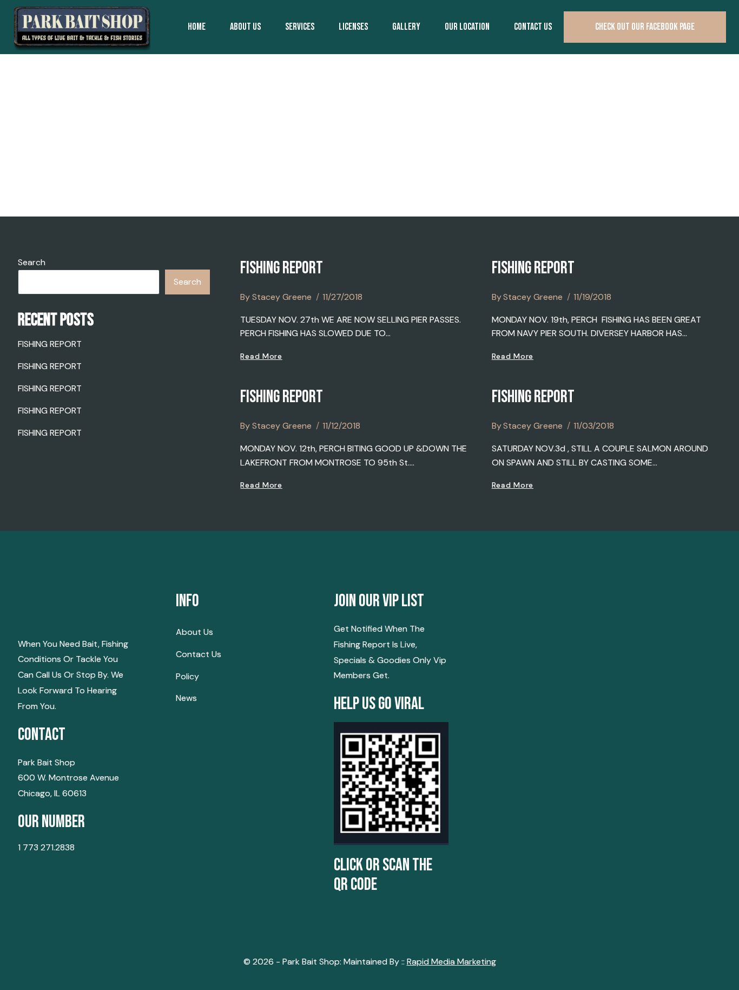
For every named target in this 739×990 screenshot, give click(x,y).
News (186, 698)
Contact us (533, 26)
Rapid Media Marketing (451, 961)
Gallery (406, 26)
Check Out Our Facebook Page (645, 26)
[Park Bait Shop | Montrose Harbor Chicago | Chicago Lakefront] (81, 27)
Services (299, 26)
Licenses (353, 26)
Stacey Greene (282, 297)
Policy (187, 676)
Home (197, 26)
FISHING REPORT (281, 268)
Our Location (467, 26)
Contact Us (198, 654)
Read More (261, 356)
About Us (245, 26)
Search (31, 262)
